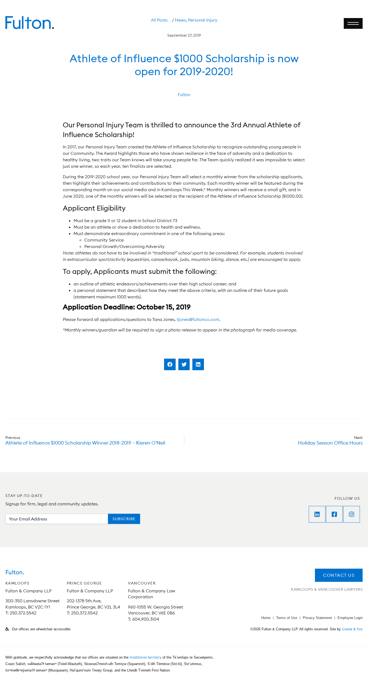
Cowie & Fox (352, 629)
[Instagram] (351, 514)
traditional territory (145, 657)
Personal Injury (202, 20)
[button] (170, 364)
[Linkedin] (317, 514)
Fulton (184, 94)
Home (265, 618)
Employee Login (350, 618)
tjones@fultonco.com (198, 319)
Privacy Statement (317, 618)
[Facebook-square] (334, 514)
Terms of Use (286, 618)
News (180, 20)
